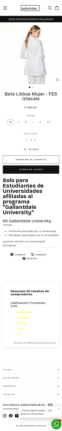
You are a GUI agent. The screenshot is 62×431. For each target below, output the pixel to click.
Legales (9, 394)
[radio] (10, 122)
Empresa (9, 386)
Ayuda (7, 370)
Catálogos (11, 378)
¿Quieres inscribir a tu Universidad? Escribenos (24, 243)
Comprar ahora (31, 169)
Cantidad (31, 134)
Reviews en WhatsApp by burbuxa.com (35, 343)
